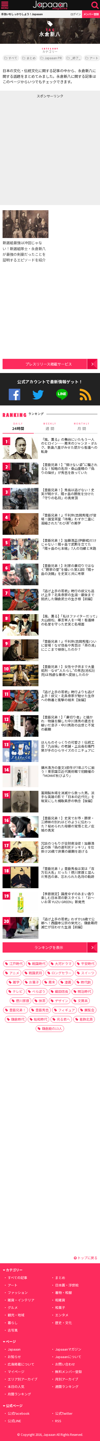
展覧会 (89, 1009)
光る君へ (63, 1019)
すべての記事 (17, 1277)
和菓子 (60, 1307)
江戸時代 (16, 963)
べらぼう (38, 991)
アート (12, 1285)
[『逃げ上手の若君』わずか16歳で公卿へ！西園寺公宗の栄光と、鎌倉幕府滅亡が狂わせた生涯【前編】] (20, 928)
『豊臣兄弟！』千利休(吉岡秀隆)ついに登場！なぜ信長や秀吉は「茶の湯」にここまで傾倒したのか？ (68, 645)
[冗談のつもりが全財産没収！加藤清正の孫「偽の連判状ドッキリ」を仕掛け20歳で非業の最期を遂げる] (20, 853)
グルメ (13, 1307)
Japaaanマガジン (68, 1349)
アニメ (14, 972)
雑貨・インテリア (21, 1300)
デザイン (61, 1000)
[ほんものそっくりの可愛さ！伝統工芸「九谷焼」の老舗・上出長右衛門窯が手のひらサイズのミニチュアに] (20, 752)
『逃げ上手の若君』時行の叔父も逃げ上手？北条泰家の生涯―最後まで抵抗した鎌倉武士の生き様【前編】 (67, 594)
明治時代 (84, 991)
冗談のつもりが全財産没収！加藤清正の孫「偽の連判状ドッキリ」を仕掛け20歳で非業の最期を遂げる (67, 847)
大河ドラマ (63, 963)
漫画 (68, 982)
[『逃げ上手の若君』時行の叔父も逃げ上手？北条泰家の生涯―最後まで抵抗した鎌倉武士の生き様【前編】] (20, 600)
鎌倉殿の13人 (52, 1028)
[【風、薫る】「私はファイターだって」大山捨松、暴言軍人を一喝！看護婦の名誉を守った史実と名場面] (20, 626)
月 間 (82, 426)
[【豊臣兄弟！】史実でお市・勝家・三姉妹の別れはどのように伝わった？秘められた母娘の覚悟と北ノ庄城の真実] (20, 828)
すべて (12, 58)
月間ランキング (19, 1394)
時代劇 (86, 982)
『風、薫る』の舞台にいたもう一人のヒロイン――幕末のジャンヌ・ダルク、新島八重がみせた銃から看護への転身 (69, 445)
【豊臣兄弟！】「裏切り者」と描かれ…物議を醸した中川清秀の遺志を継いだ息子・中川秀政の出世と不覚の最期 (67, 723)
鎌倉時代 (17, 1019)
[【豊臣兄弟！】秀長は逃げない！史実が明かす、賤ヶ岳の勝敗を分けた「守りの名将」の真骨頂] (20, 499)
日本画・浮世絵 (66, 1285)
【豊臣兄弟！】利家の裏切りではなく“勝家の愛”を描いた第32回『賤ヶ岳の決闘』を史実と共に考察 (67, 569)
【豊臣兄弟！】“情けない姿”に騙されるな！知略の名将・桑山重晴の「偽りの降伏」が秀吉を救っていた (69, 468)
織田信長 (61, 991)
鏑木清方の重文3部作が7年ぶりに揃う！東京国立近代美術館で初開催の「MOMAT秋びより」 (68, 771)
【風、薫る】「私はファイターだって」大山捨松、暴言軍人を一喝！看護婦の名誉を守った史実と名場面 (69, 620)
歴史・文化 (63, 1322)
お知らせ (14, 1356)
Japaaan (50, 5)
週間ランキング (66, 1386)
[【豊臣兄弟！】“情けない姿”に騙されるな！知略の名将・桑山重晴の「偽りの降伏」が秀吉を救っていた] (20, 474)
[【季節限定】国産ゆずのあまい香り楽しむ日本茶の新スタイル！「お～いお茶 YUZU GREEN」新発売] (20, 903)
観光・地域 (16, 1314)
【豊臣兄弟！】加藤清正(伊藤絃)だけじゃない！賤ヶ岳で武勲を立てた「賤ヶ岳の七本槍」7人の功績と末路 (68, 544)
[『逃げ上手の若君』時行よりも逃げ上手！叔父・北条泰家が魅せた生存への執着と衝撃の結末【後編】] (20, 701)
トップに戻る (87, 1257)
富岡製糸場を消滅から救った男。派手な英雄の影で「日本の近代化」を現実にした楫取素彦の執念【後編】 (67, 796)
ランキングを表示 (48, 947)
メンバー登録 (91, 14)
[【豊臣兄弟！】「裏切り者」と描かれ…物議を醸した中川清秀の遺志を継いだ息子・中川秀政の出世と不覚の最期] (20, 727)
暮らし (13, 1322)
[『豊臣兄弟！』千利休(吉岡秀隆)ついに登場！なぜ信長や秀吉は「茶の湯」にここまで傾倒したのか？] (20, 651)
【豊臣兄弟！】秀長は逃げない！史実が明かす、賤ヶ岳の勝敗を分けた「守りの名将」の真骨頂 (67, 493)
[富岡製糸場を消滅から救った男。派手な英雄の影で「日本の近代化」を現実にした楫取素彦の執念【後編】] (20, 802)
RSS (85, 394)
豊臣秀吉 (42, 1009)
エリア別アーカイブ (22, 1379)
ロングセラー (62, 972)
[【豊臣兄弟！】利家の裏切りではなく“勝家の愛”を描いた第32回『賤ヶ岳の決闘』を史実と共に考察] (20, 575)
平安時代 (87, 963)
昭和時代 (40, 1019)
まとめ (31, 58)
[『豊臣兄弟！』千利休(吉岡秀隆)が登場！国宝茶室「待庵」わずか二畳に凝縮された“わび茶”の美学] (20, 525)
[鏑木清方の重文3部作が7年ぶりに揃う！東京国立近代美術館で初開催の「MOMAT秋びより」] (20, 777)
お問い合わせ (65, 1364)
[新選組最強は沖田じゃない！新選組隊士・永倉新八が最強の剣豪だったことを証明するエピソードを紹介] (25, 225)
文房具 (83, 1000)
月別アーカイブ (66, 1379)
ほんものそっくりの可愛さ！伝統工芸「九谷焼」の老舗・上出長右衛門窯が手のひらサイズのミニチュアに (67, 746)
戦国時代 (38, 963)
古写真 (13, 1330)
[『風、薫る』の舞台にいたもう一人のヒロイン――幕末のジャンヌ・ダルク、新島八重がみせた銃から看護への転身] (20, 449)
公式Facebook (14, 394)
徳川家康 (22, 1000)
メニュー (4, 5)
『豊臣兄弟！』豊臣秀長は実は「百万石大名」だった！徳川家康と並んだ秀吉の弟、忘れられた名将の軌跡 (67, 872)
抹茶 (42, 1000)
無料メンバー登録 (68, 1371)
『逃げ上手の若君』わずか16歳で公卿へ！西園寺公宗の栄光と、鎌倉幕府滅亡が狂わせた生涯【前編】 (69, 923)
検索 (95, 5)
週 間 (49, 426)
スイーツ (87, 972)
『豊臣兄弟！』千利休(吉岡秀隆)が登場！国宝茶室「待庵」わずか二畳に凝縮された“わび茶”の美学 (68, 519)
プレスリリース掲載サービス (48, 364)
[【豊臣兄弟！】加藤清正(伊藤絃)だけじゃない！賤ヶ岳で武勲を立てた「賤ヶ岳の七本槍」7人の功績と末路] (20, 550)
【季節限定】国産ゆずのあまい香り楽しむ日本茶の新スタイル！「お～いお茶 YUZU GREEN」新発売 (67, 897)
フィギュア (66, 1009)
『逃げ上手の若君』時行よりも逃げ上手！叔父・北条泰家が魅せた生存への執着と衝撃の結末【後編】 (67, 695)
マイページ (16, 1371)
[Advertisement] (50, 150)
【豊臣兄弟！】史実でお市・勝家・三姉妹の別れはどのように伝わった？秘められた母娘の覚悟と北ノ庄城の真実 (67, 824)
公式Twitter (38, 394)
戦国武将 (35, 972)
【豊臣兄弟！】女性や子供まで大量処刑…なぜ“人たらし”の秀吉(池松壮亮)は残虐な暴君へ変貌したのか (68, 670)
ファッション (18, 1292)
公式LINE (62, 394)
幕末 (51, 982)
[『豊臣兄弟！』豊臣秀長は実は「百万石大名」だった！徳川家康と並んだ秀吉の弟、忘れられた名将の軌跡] (20, 878)
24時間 (18, 426)
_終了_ (76, 58)
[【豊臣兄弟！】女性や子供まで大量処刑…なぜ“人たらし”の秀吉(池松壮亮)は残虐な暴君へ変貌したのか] (20, 676)
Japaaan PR (53, 58)
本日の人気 (16, 1386)
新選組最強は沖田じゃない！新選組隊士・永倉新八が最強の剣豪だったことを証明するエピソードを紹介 (24, 251)
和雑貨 (60, 1300)
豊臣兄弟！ (17, 1009)
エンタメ (61, 1314)
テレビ (18, 991)
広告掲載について (21, 1364)
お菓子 (34, 982)
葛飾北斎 (86, 1019)
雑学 (16, 982)
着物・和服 (63, 1292)
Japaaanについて (68, 1356)
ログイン (76, 14)
